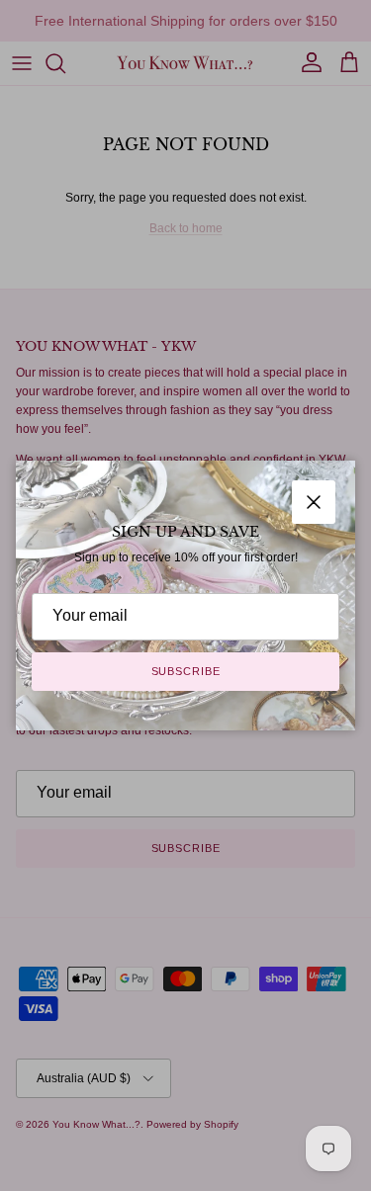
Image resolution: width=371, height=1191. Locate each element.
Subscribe (186, 671)
